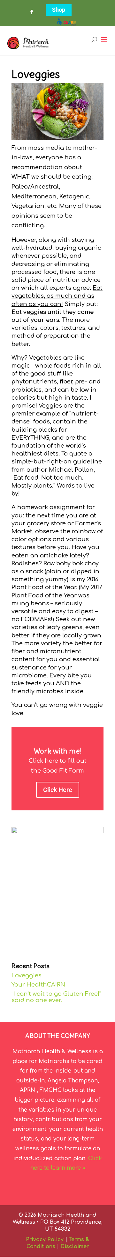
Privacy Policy (45, 1239)
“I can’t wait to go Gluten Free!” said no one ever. (56, 997)
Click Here (57, 790)
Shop (58, 9)
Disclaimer (74, 1246)
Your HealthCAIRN (38, 984)
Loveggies (27, 975)
